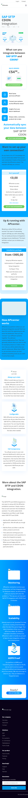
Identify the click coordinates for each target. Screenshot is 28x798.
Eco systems (6, 738)
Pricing (4, 758)
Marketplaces (6, 743)
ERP (3, 733)
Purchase (14, 286)
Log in (17, 1)
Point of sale (5, 745)
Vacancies (5, 722)
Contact (24, 1)
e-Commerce (6, 740)
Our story (4, 720)
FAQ (3, 769)
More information (14, 203)
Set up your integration (16, 138)
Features (4, 756)
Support (4, 766)
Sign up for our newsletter (9, 779)
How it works (5, 753)
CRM (3, 735)
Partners (4, 771)
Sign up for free (14, 693)
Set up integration (14, 85)
